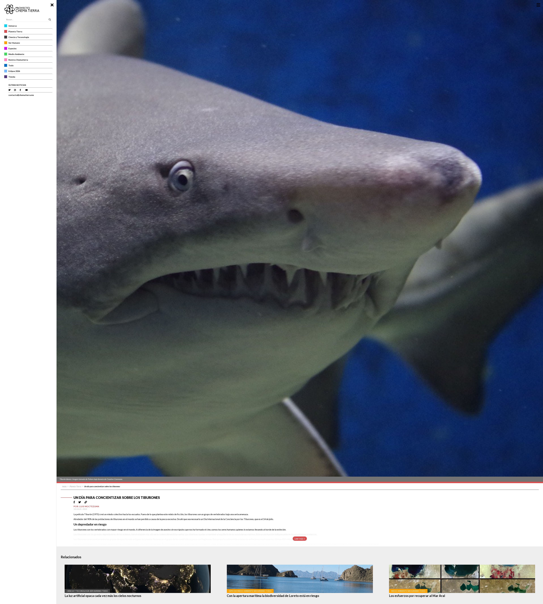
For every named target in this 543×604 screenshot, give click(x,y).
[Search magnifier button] (50, 20)
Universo (12, 26)
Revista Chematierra (18, 60)
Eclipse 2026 (14, 71)
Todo (11, 65)
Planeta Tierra (15, 31)
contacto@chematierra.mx (21, 95)
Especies (12, 48)
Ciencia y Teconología (18, 37)
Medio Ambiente (16, 54)
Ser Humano (14, 43)
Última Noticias (17, 85)
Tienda (11, 77)
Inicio (64, 486)
